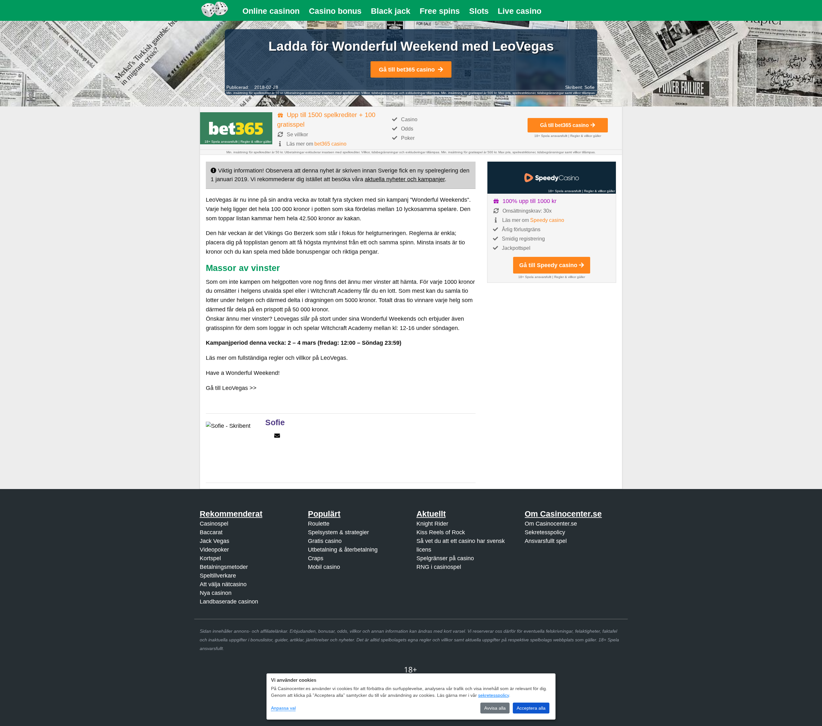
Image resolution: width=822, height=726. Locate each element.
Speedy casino (547, 220)
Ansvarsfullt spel (546, 541)
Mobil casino (324, 567)
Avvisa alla (495, 708)
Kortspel (210, 558)
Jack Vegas (214, 541)
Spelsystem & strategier (338, 532)
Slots (479, 10)
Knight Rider (432, 523)
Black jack (390, 10)
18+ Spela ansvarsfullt (221, 141)
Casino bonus (335, 10)
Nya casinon (216, 593)
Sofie (589, 87)
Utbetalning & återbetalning (343, 549)
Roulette (318, 523)
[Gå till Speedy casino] (551, 178)
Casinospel (214, 523)
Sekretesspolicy (545, 532)
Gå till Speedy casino (548, 265)
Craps (315, 558)
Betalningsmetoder (224, 567)
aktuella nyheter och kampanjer (405, 179)
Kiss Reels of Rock (440, 532)
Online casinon (271, 10)
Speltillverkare (218, 575)
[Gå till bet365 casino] (236, 128)
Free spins (440, 10)
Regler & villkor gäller (255, 141)
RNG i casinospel (438, 567)
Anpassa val (283, 708)
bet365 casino (330, 144)
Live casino (519, 10)
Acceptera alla (531, 708)
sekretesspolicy (493, 695)
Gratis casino (325, 541)
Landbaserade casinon (229, 601)
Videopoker (214, 549)
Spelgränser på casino (445, 558)
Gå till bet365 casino (407, 69)
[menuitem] (271, 11)
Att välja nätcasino (223, 584)
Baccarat (211, 532)
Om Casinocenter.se (551, 523)
